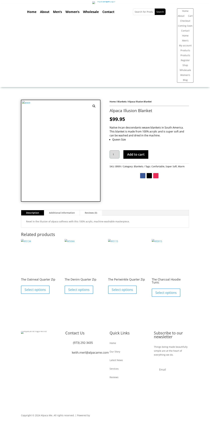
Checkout (185, 21)
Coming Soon (185, 26)
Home (31, 12)
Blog (185, 80)
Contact (108, 12)
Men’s (57, 12)
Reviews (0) (91, 212)
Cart (190, 16)
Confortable (157, 166)
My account (185, 45)
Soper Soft (171, 166)
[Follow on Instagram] (155, 175)
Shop (185, 65)
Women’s (72, 12)
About (44, 12)
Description (32, 212)
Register (185, 60)
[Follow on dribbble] (179, 416)
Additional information (62, 212)
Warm (181, 166)
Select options (35, 289)
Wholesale (91, 12)
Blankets (121, 101)
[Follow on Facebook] (142, 175)
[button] (94, 106)
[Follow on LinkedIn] (186, 416)
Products (185, 50)
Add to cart (136, 154)
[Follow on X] (149, 175)
